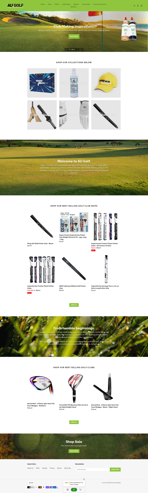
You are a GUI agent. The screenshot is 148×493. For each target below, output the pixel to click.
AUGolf (108, 482)
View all (74, 305)
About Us (30, 468)
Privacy (52, 468)
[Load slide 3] (72, 49)
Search (59, 468)
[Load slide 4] (74, 49)
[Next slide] (77, 49)
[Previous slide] (66, 49)
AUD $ (31, 483)
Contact (44, 468)
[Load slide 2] (71, 49)
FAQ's (38, 468)
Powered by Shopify (115, 482)
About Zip (67, 468)
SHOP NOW (74, 37)
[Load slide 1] (69, 49)
